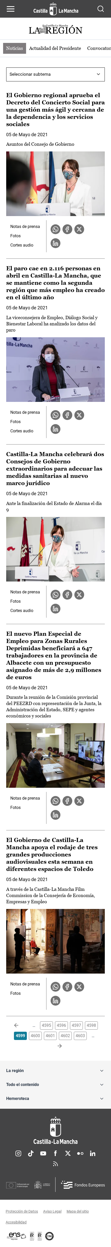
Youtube (43, 1153)
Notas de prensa (25, 226)
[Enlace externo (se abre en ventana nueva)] (39, 1236)
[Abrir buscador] (100, 9)
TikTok (31, 1153)
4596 (61, 1025)
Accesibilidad (16, 1222)
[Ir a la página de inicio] (56, 9)
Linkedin (92, 1153)
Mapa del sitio (78, 1211)
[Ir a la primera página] (20, 1025)
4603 (80, 1035)
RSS (55, 1164)
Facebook (55, 1153)
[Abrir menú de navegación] (10, 8)
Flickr (80, 1153)
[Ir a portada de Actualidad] (55, 29)
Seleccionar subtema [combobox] (30, 74)
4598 (91, 1025)
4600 (35, 1035)
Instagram (18, 1153)
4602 (65, 1035)
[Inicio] (55, 1130)
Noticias (14, 48)
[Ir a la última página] (55, 1046)
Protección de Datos (22, 1211)
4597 (76, 1025)
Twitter (68, 1153)
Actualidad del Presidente (55, 48)
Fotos (15, 235)
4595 (46, 1025)
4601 (50, 1035)
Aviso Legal (52, 1211)
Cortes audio (21, 245)
